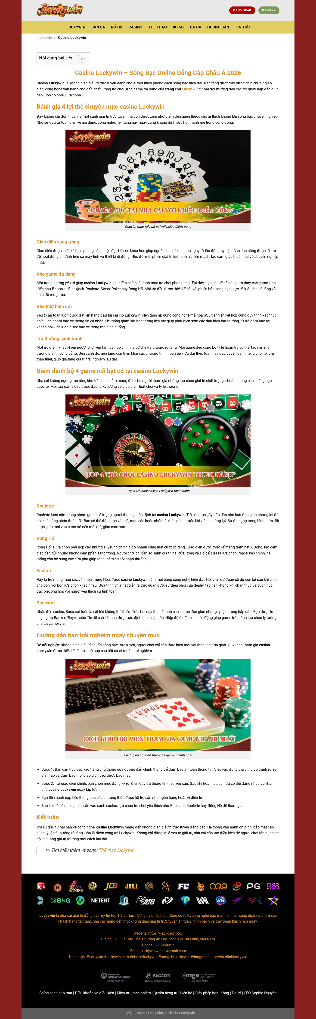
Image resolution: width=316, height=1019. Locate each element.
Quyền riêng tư (165, 993)
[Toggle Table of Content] (80, 59)
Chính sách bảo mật (55, 993)
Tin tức (242, 27)
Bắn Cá (98, 27)
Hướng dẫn (218, 27)
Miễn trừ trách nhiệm (134, 993)
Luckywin (76, 27)
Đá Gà (195, 27)
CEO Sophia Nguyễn (260, 993)
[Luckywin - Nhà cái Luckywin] (60, 10)
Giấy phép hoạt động (212, 993)
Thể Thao (158, 27)
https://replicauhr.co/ (165, 933)
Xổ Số (178, 27)
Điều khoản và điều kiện (94, 993)
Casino (136, 27)
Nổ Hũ (117, 27)
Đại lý (236, 993)
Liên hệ (186, 993)
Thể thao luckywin (116, 850)
